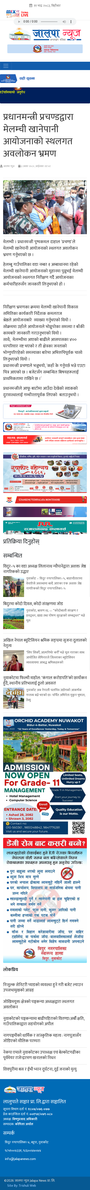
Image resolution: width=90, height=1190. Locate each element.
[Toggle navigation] (6, 66)
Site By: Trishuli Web (21, 1186)
